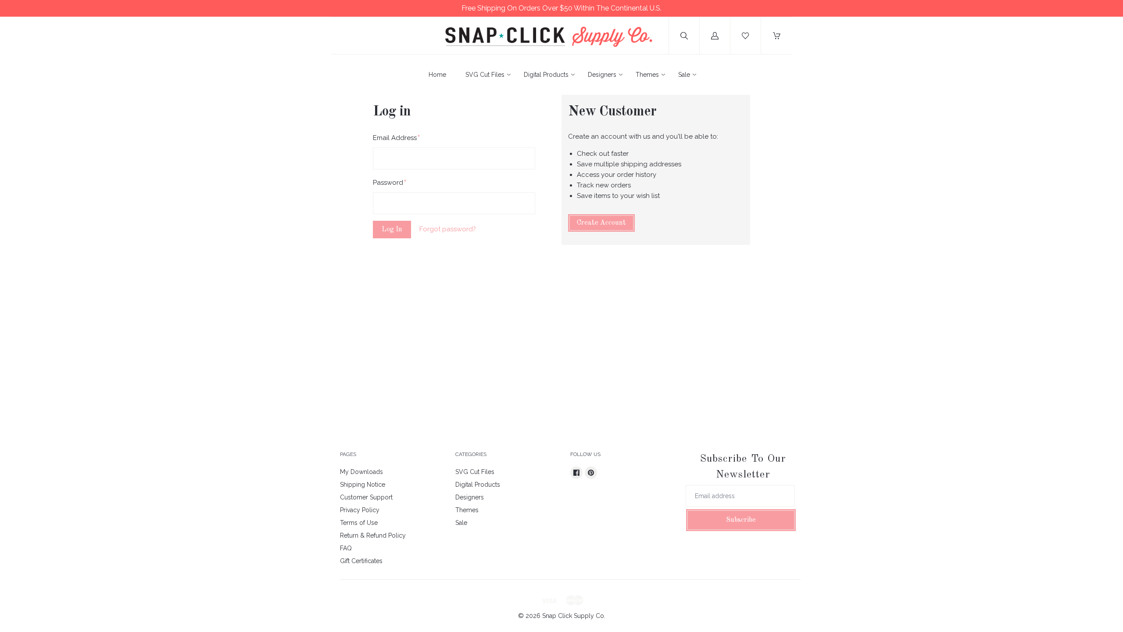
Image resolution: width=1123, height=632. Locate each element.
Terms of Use (359, 522)
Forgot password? (447, 229)
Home (437, 74)
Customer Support (366, 497)
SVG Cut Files (484, 74)
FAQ (346, 548)
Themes (647, 74)
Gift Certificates (361, 560)
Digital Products (546, 74)
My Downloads (361, 471)
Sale (684, 74)
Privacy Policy (359, 510)
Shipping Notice (362, 484)
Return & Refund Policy (373, 535)
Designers (602, 74)
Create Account (601, 222)
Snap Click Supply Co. (573, 615)
